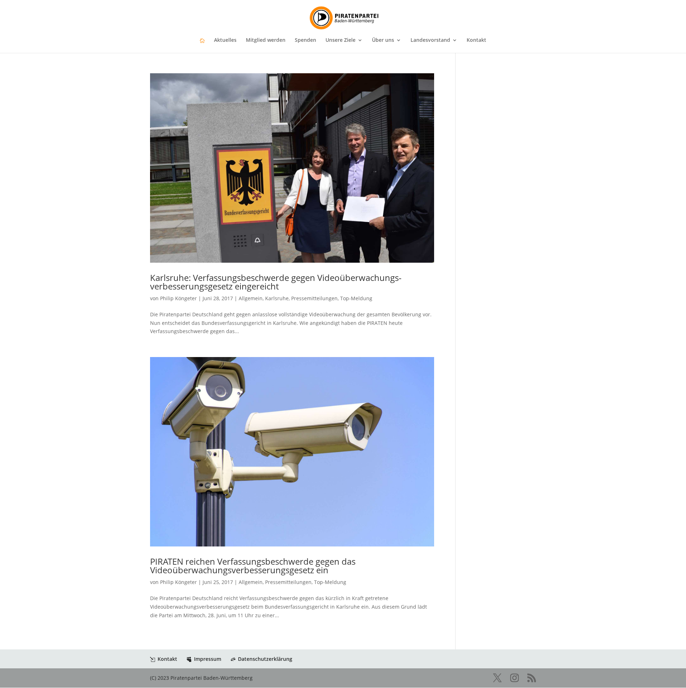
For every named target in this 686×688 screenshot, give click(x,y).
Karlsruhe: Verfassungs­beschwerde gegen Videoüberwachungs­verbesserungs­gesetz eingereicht (276, 282)
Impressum (207, 658)
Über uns (383, 40)
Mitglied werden (265, 40)
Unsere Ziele (340, 40)
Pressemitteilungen (314, 298)
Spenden (305, 40)
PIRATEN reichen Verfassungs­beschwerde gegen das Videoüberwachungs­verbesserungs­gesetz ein (253, 565)
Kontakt (476, 40)
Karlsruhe (277, 298)
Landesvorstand (430, 40)
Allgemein (251, 298)
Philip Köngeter (178, 298)
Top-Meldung (356, 298)
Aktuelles (225, 40)
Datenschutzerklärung (265, 658)
